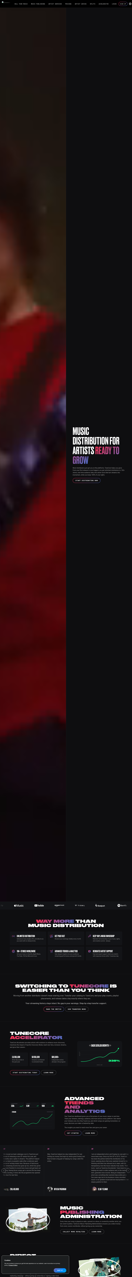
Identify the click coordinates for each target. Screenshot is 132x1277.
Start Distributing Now (86, 480)
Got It (60, 1270)
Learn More (48, 1073)
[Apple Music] (107, 905)
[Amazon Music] (24, 905)
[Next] (128, 1170)
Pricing (68, 4)
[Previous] (4, 1170)
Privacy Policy (13, 1265)
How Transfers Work (77, 1009)
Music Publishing (38, 4)
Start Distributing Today (25, 1073)
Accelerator (104, 4)
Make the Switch (53, 1009)
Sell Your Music (21, 4)
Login (114, 4)
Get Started (73, 1133)
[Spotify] (87, 905)
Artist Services (55, 4)
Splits (92, 4)
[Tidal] (45, 905)
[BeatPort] (65, 905)
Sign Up (123, 4)
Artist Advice (81, 4)
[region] (35, 1264)
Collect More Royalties (74, 1232)
